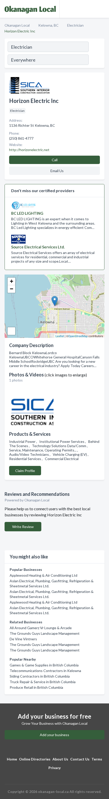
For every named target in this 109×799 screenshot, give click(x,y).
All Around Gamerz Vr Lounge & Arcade (41, 628)
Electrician (75, 25)
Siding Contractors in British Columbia (40, 676)
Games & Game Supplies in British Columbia (44, 665)
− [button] (11, 289)
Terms (97, 759)
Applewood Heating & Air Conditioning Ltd (43, 575)
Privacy (54, 768)
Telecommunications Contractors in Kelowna (45, 670)
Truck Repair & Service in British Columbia (43, 682)
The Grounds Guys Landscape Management (45, 633)
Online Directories (34, 759)
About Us (60, 759)
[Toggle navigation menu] (102, 9)
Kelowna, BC (48, 25)
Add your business (54, 735)
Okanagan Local (17, 25)
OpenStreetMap (78, 336)
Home (12, 759)
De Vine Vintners (23, 639)
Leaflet (60, 336)
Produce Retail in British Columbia (36, 687)
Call (55, 160)
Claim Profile (25, 470)
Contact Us (79, 759)
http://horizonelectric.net (29, 150)
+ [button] (11, 281)
